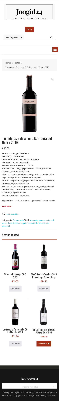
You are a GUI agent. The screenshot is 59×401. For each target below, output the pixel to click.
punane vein (44, 220)
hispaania (34, 220)
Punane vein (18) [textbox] (36, 387)
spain (24, 223)
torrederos (44, 223)
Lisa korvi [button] (42, 343)
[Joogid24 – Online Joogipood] (29, 19)
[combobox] (29, 386)
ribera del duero (14, 223)
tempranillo (33, 223)
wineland (6, 226)
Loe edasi (15, 288)
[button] (55, 49)
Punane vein (18, 220)
